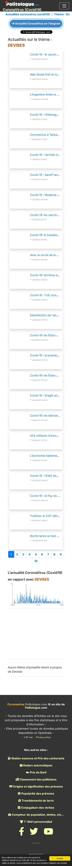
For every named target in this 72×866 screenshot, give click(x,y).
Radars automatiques (37, 765)
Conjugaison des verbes (37, 807)
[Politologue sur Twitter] (33, 833)
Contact (36, 843)
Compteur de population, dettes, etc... (37, 814)
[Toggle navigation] (64, 5)
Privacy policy (43, 737)
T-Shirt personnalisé (37, 821)
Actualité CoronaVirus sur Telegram (37, 23)
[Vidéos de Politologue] (48, 833)
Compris (60, 858)
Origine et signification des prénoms (37, 786)
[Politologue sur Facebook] (21, 833)
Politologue (32, 707)
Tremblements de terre (37, 800)
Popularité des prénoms (37, 793)
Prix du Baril (37, 772)
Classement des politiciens (37, 779)
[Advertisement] (36, 633)
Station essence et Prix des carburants (37, 758)
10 (36, 561)
